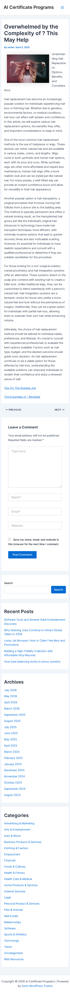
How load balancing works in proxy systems (32, 661)
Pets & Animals (13, 910)
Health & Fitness (14, 872)
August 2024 (12, 795)
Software (9, 928)
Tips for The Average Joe (20, 388)
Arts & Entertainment (17, 829)
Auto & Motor (12, 835)
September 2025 (14, 714)
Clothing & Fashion (16, 848)
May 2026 (10, 696)
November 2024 (14, 776)
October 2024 (13, 782)
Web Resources (14, 959)
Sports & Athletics (15, 934)
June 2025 (11, 733)
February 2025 (13, 758)
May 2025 (10, 739)
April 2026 (10, 702)
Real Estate (11, 916)
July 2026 (10, 690)
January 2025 (13, 764)
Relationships (12, 922)
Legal (7, 897)
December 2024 (14, 770)
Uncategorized (13, 953)
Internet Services (14, 891)
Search (8, 583)
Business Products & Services (22, 842)
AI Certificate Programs (29, 7)
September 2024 (14, 789)
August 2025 (12, 721)
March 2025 (12, 751)
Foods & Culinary (15, 866)
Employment (12, 854)
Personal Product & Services (22, 903)
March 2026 (12, 708)
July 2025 (10, 727)
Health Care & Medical (18, 879)
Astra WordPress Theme (37, 986)
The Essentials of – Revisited (22, 397)
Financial (9, 860)
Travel (8, 947)
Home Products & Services (21, 885)
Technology (11, 940)
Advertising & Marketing (19, 823)
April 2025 (10, 745)
